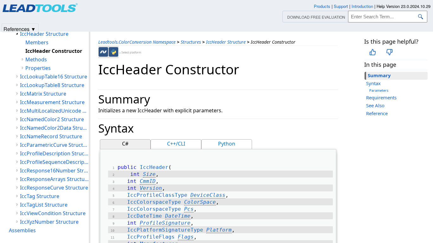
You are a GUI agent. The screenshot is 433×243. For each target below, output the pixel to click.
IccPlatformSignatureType (165, 230)
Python (226, 143)
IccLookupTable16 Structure (53, 76)
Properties (38, 68)
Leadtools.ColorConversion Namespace (137, 42)
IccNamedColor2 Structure (52, 119)
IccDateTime (144, 216)
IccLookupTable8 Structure (52, 85)
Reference (377, 113)
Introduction (362, 6)
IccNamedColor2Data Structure (54, 127)
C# (125, 143)
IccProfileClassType (157, 195)
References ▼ (19, 28)
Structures (191, 42)
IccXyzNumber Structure (49, 221)
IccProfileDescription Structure (54, 153)
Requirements (381, 97)
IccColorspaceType (154, 202)
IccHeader (154, 167)
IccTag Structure (39, 196)
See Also (375, 105)
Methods (36, 59)
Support (341, 6)
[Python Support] (113, 52)
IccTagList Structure (44, 204)
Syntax (373, 83)
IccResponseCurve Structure (54, 187)
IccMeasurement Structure (52, 102)
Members (36, 42)
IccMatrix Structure (43, 93)
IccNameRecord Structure (51, 136)
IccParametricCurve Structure (54, 144)
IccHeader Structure (226, 42)
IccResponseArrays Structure (54, 179)
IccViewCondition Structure (53, 213)
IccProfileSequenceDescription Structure (54, 162)
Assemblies (22, 230)
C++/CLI (176, 143)
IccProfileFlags (151, 237)
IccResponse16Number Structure (54, 170)
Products (322, 6)
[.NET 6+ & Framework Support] (103, 52)
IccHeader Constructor (53, 50)
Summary (379, 75)
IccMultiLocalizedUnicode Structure (54, 110)
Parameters (378, 90)
